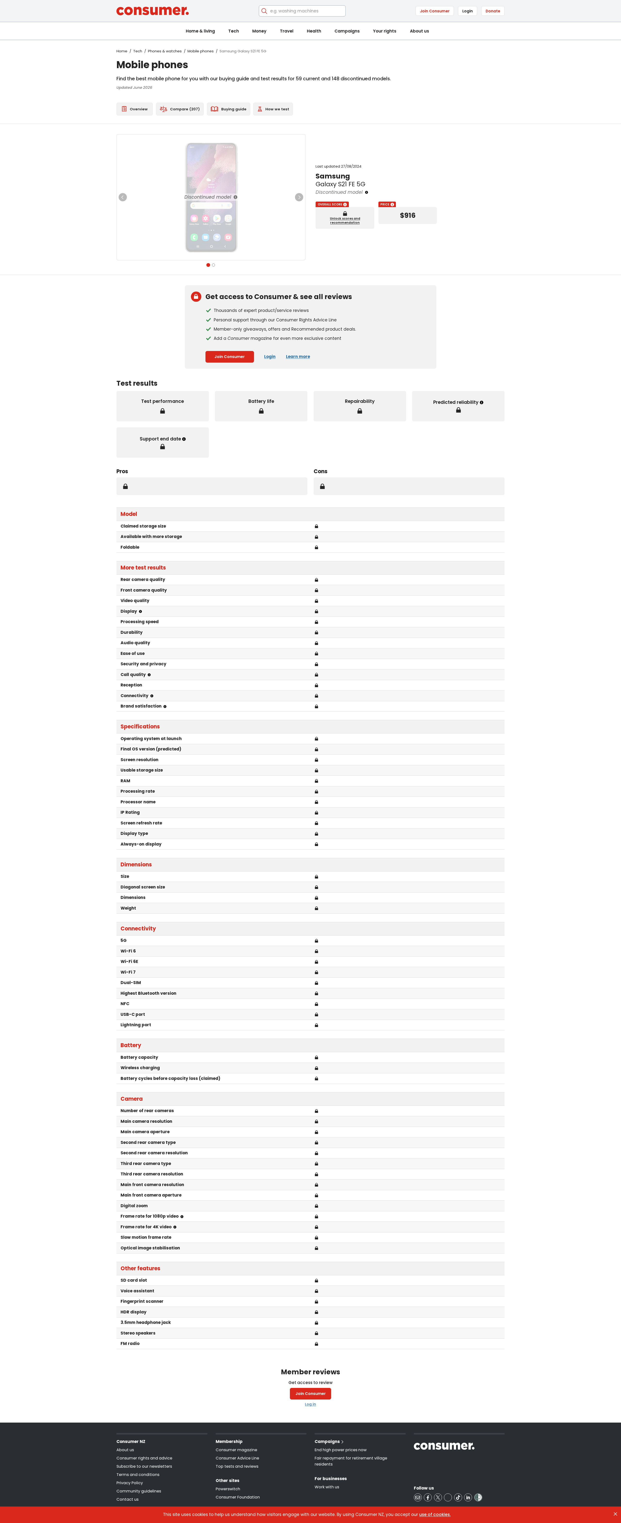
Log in (310, 1404)
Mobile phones (201, 51)
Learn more (298, 356)
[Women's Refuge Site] (478, 1497)
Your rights (384, 31)
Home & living (200, 31)
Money (259, 31)
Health (314, 31)
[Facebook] (428, 1497)
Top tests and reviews (237, 1466)
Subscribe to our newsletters (144, 1466)
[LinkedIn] (468, 1497)
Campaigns (347, 31)
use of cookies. (435, 1514)
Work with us (327, 1487)
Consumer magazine (236, 1450)
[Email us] (418, 1497)
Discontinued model (207, 197)
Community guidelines (138, 1491)
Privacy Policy (129, 1483)
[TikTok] (458, 1497)
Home (121, 51)
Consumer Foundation (238, 1497)
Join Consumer (434, 11)
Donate (493, 11)
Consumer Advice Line (237, 1458)
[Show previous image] (123, 197)
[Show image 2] (213, 265)
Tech (233, 31)
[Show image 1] (208, 265)
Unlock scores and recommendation (345, 220)
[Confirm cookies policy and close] (615, 1514)
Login (467, 11)
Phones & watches (165, 51)
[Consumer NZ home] (152, 11)
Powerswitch (228, 1489)
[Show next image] (299, 197)
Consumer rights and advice (144, 1458)
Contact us (127, 1499)
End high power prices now (341, 1450)
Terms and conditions (137, 1474)
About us (419, 31)
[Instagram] (448, 1497)
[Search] (264, 11)
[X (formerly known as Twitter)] (438, 1497)
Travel (287, 31)
